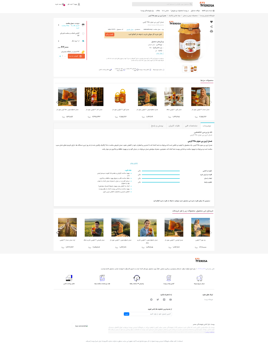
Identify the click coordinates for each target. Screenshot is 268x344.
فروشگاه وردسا (208, 300)
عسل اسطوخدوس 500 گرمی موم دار (67, 110)
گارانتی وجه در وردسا (144, 70)
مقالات (158, 11)
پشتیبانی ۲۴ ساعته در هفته (131, 69)
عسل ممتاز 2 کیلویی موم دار (200, 110)
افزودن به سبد (73, 56)
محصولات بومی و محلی (190, 16)
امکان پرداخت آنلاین (104, 70)
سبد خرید (60, 4)
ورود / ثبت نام (72, 4)
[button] (57, 102)
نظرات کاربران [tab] (174, 125)
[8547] (211, 22)
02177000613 (201, 269)
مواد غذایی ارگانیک (174, 16)
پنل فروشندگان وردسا (147, 11)
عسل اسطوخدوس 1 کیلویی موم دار (147, 110)
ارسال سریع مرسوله (157, 70)
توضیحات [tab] (207, 125)
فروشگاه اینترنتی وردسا (207, 16)
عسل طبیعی (130, 29)
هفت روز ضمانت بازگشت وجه (119, 69)
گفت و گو (109, 34)
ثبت (126, 314)
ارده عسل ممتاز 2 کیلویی (67, 240)
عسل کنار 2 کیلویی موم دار (94, 110)
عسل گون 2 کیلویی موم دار (120, 110)
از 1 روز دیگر (75, 41)
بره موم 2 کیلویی (200, 240)
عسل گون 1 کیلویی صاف (174, 110)
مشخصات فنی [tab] (191, 125)
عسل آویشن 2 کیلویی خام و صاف (94, 240)
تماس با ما (165, 11)
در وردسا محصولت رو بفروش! (180, 11)
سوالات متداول (195, 11)
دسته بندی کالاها (207, 11)
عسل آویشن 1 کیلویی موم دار (174, 240)
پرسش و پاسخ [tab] (157, 125)
